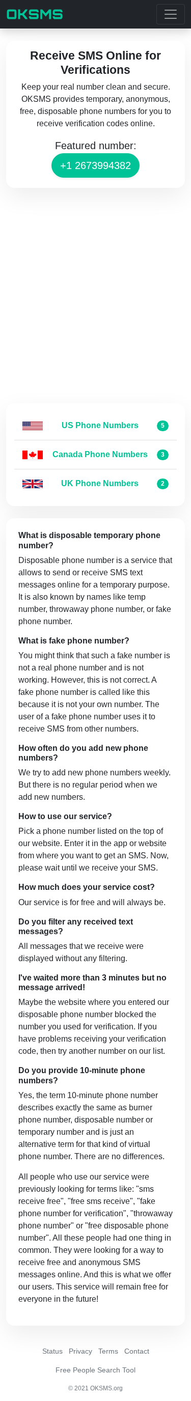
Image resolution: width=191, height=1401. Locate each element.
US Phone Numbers (100, 425)
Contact (136, 1351)
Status (52, 1351)
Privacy (80, 1351)
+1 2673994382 (95, 165)
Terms (108, 1351)
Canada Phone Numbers (100, 454)
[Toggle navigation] (170, 14)
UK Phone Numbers (100, 483)
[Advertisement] (95, 295)
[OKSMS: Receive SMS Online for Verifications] (34, 14)
